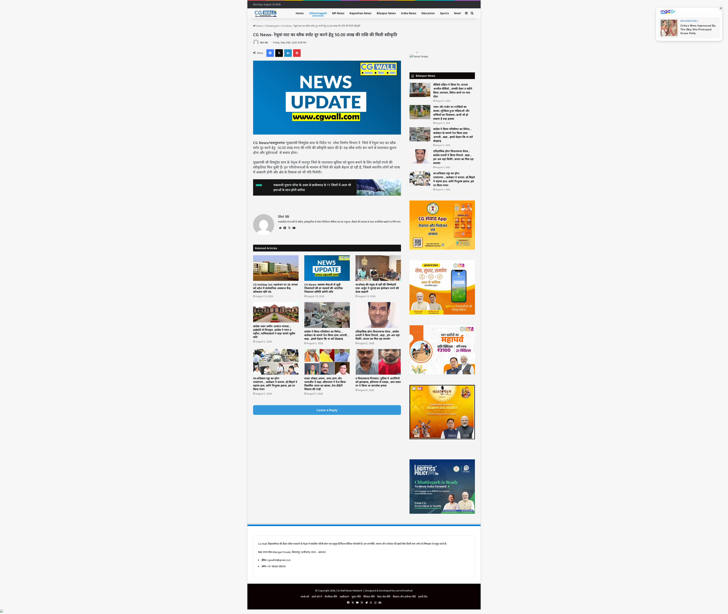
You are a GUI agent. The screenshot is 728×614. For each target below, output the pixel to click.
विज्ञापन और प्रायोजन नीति (404, 596)
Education (428, 13)
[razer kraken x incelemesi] (364, 610)
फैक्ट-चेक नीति (383, 596)
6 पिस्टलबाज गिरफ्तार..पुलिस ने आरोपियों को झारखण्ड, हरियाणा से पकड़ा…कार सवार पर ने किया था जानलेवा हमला (378, 382)
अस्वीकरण (344, 596)
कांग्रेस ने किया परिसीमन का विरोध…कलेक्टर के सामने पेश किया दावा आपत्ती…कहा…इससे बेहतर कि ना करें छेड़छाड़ (326, 335)
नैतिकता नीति (369, 596)
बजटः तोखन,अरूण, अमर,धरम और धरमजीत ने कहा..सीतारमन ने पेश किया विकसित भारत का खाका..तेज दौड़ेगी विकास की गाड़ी (325, 384)
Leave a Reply (327, 410)
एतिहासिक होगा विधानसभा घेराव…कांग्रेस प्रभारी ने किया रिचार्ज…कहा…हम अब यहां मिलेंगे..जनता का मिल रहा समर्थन (377, 335)
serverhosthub (404, 590)
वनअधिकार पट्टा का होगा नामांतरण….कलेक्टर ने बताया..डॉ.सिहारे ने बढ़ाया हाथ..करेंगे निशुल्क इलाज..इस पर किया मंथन (275, 384)
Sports (444, 13)
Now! (457, 13)
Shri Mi (264, 42)
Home (300, 13)
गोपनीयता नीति (330, 596)
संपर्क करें (305, 596)
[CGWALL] (265, 13)
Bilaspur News (386, 13)
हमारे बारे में (317, 596)
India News (408, 13)
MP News (338, 13)
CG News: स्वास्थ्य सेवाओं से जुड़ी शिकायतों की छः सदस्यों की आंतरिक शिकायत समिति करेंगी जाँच (323, 288)
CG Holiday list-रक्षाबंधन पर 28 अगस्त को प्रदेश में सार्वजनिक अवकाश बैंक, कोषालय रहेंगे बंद (275, 288)
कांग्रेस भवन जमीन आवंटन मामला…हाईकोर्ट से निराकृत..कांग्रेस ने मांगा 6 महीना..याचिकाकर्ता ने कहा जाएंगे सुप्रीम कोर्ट (274, 331)
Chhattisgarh (318, 13)
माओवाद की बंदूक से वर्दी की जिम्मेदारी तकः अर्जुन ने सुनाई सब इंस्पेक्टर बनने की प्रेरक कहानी (377, 288)
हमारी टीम (422, 596)
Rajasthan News (360, 13)
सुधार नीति (356, 596)
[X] (289, 228)
